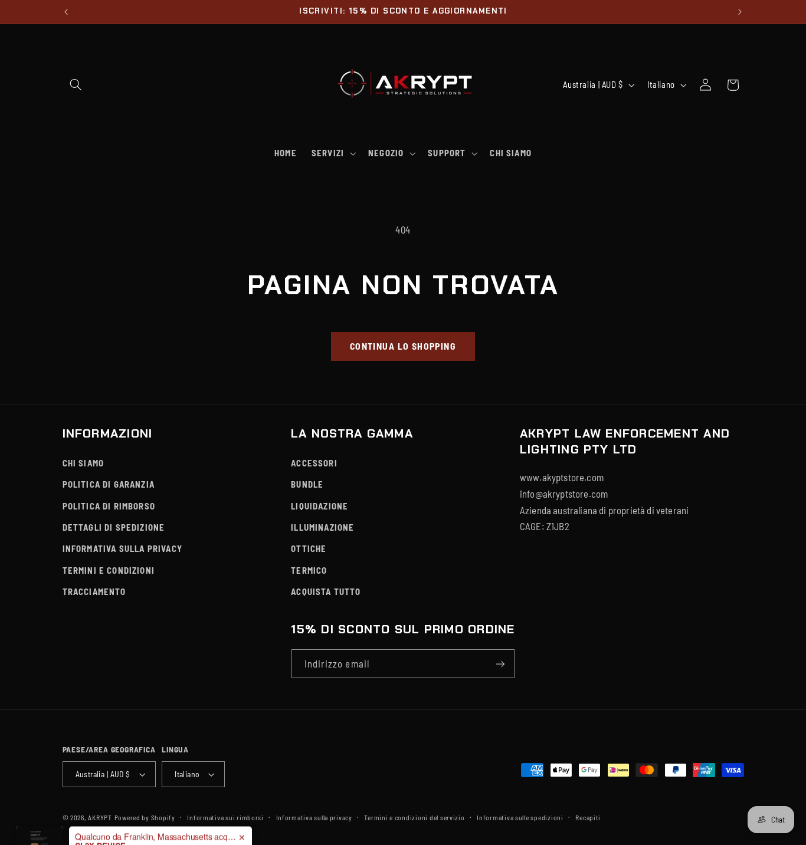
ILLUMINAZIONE (322, 527)
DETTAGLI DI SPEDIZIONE (114, 527)
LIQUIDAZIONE (319, 506)
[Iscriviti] (500, 663)
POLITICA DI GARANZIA (109, 484)
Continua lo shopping (403, 345)
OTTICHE (308, 548)
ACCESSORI (314, 463)
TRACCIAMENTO (94, 591)
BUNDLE (307, 484)
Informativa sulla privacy (314, 817)
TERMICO (309, 570)
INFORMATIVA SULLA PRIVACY (122, 548)
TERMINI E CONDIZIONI (109, 570)
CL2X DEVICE (100, 819)
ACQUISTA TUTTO (326, 591)
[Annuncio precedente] (66, 12)
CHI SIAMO (83, 463)
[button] (76, 84)
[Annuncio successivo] (740, 12)
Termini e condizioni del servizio (414, 817)
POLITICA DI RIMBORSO (109, 506)
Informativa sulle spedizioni (520, 817)
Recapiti (588, 817)
